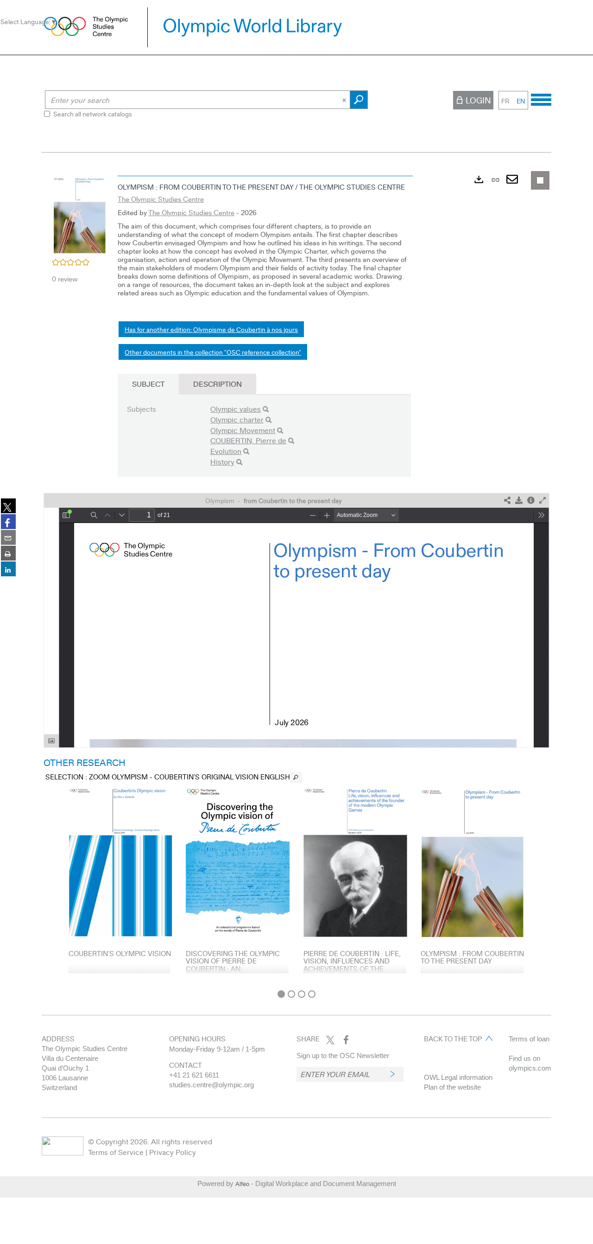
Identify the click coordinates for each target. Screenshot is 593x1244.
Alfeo (242, 1184)
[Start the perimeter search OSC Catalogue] (359, 99)
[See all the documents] (296, 777)
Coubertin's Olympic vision (120, 953)
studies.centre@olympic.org (211, 1085)
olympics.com (530, 1068)
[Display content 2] (291, 994)
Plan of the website (452, 1087)
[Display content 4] (311, 994)
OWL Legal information (458, 1077)
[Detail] (530, 500)
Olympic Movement (242, 430)
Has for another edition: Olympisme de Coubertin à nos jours (211, 329)
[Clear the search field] (345, 99)
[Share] (507, 500)
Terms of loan (529, 1039)
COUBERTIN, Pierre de (248, 440)
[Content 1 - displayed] (281, 994)
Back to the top (453, 1038)
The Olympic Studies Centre (161, 199)
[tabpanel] (296, 578)
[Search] (266, 409)
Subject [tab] (148, 383)
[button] (79, 213)
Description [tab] (217, 383)
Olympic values (235, 408)
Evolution (225, 451)
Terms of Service (116, 1152)
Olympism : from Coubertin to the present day (472, 957)
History (222, 461)
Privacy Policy (172, 1152)
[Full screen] (542, 500)
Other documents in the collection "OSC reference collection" (213, 352)
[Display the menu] (541, 98)
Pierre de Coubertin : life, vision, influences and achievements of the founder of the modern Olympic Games (352, 968)
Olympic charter (237, 419)
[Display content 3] (301, 994)
